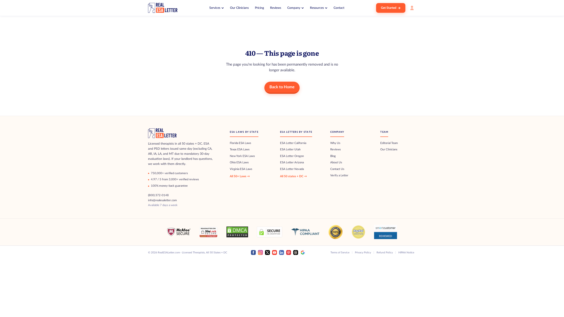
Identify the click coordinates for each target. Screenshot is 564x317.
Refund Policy (385, 252)
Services (214, 7)
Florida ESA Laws (240, 143)
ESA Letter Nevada (292, 169)
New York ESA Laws (242, 156)
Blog (333, 156)
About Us (336, 162)
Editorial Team (389, 143)
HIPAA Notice (406, 252)
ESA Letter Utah (290, 149)
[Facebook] (253, 252)
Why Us (335, 143)
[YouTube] (274, 252)
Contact (339, 7)
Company (293, 7)
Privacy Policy (363, 252)
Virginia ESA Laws (241, 169)
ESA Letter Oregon (292, 156)
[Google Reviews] (302, 252)
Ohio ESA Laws (239, 162)
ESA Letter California (293, 143)
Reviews (275, 7)
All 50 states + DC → (293, 176)
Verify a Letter (339, 175)
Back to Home (282, 87)
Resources (317, 7)
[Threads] (295, 252)
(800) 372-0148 (158, 195)
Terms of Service (339, 252)
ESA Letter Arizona (292, 162)
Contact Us (337, 169)
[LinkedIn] (281, 252)
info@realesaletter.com (162, 200)
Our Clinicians (239, 7)
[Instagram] (260, 252)
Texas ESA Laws (240, 149)
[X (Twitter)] (267, 252)
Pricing (259, 7)
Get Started (388, 7)
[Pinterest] (288, 252)
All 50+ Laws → (240, 176)
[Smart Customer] (385, 232)
